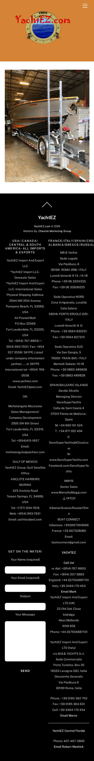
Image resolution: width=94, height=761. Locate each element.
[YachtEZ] (40, 56)
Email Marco (68, 715)
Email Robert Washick (69, 746)
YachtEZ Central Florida (68, 730)
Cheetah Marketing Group (54, 231)
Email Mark (69, 591)
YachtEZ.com (42, 226)
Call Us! (69, 562)
